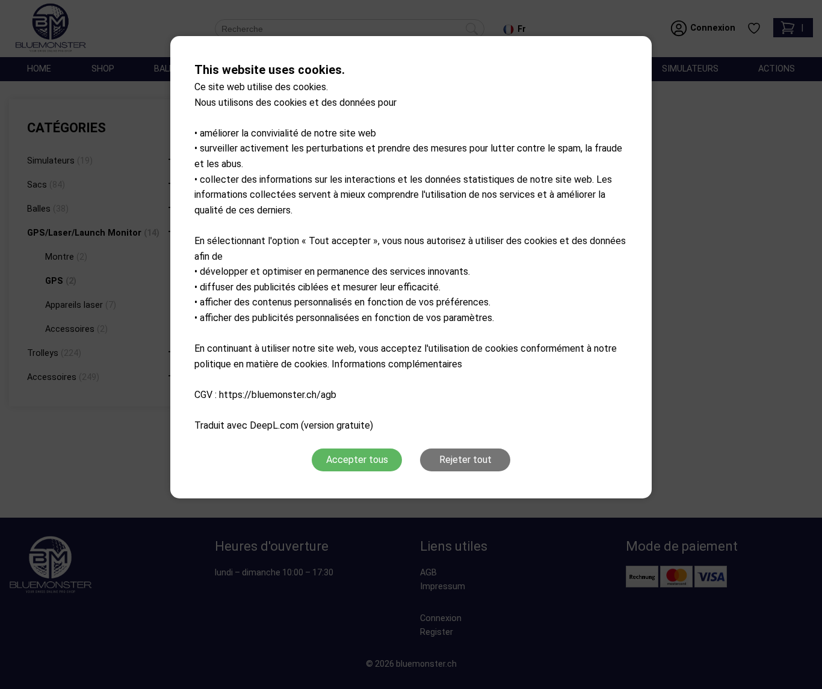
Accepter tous (357, 459)
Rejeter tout (465, 459)
